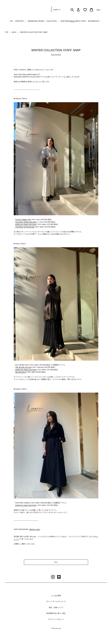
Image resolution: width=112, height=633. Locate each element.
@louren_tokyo (34, 529)
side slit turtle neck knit (23, 367)
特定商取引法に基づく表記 (56, 613)
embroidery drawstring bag (24, 227)
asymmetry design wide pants (25, 222)
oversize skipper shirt (23, 219)
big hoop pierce (20, 372)
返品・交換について (56, 607)
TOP (6, 32)
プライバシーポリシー (56, 619)
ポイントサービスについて (56, 601)
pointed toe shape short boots (25, 224)
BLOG (14, 32)
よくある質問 (56, 595)
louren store (58, 628)
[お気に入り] (85, 10)
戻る (56, 562)
